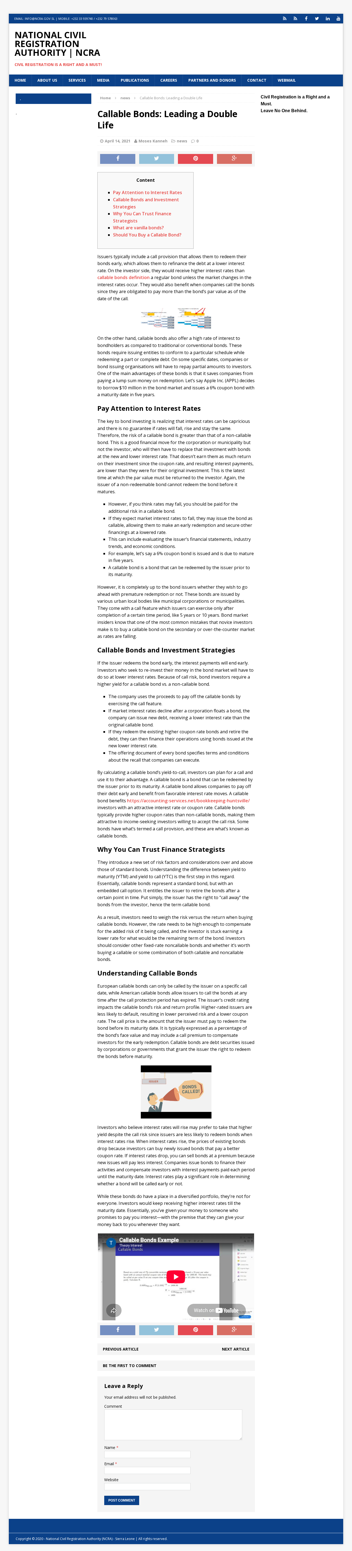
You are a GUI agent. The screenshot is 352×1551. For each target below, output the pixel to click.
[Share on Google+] (234, 159)
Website (111, 1479)
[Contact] (295, 18)
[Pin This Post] (195, 159)
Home (20, 80)
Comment (113, 1406)
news (182, 141)
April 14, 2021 (117, 141)
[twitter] (317, 18)
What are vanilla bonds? (138, 228)
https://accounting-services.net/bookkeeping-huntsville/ (188, 801)
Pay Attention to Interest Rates (147, 192)
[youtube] (338, 18)
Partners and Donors (212, 80)
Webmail (287, 80)
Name (110, 1447)
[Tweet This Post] (156, 159)
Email (109, 1463)
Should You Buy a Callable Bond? (147, 235)
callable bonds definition (123, 277)
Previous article (121, 1349)
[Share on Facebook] (117, 159)
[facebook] (306, 18)
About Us (47, 80)
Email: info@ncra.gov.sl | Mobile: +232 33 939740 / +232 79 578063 (65, 18)
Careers (168, 80)
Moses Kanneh (153, 141)
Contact (256, 80)
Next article (235, 1349)
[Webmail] (285, 18)
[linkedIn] (327, 18)
